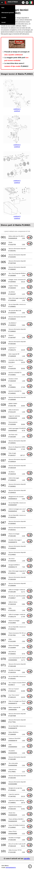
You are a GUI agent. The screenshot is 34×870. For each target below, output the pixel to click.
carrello (27, 858)
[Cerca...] (23, 2)
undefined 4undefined (17, 217)
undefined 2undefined (17, 145)
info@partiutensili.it (11, 867)
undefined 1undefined (17, 110)
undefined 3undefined (17, 181)
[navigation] (2, 2)
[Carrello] (27, 2)
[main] (17, 433)
